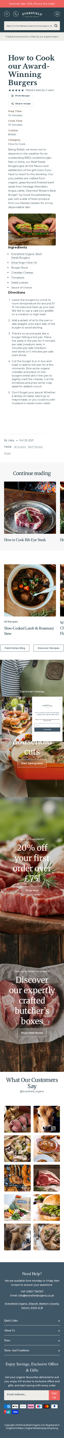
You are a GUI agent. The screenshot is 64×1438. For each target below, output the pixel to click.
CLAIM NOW (47, 729)
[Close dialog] (60, 699)
